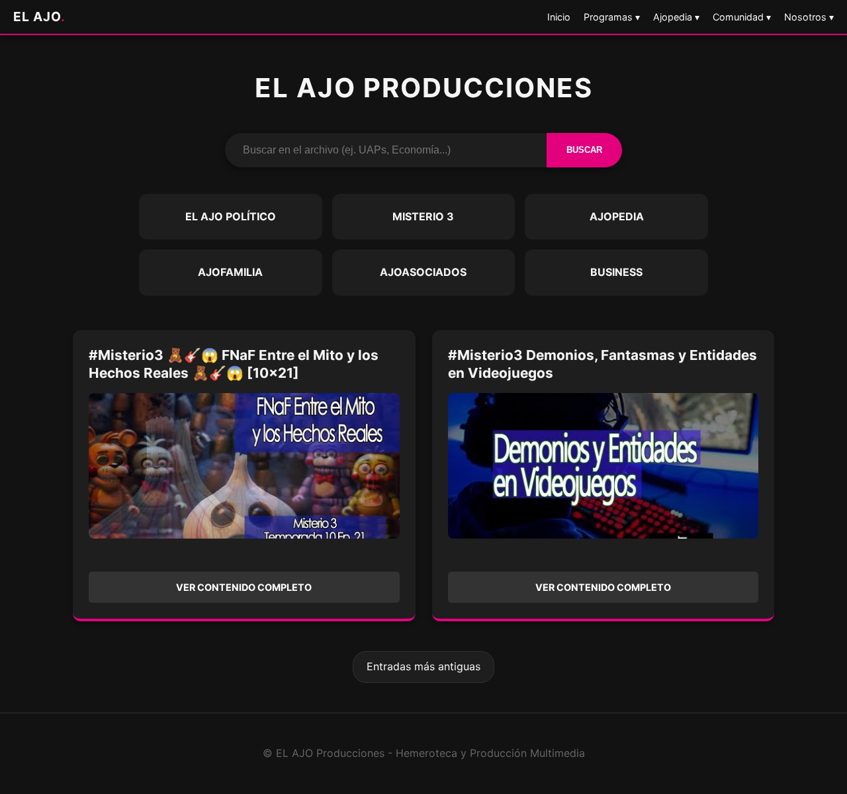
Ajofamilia (230, 272)
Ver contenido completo (244, 587)
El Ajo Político (230, 216)
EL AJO (39, 16)
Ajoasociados (423, 272)
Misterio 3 (423, 216)
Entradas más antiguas (423, 666)
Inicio (558, 16)
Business (616, 272)
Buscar (584, 150)
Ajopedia (617, 216)
